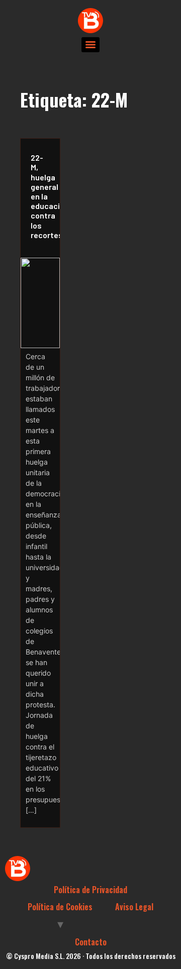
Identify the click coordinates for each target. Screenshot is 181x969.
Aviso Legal (134, 907)
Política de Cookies (60, 907)
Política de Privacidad (90, 890)
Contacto (91, 942)
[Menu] (90, 44)
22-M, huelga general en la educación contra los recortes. (43, 196)
